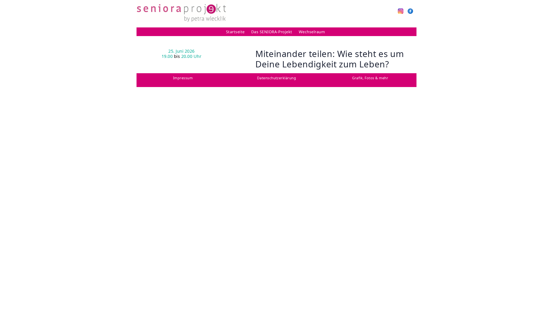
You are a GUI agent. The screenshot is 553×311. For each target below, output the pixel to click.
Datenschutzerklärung (276, 78)
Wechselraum (312, 31)
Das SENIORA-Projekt (271, 31)
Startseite (235, 31)
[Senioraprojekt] (181, 10)
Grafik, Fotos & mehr (370, 78)
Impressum (183, 78)
